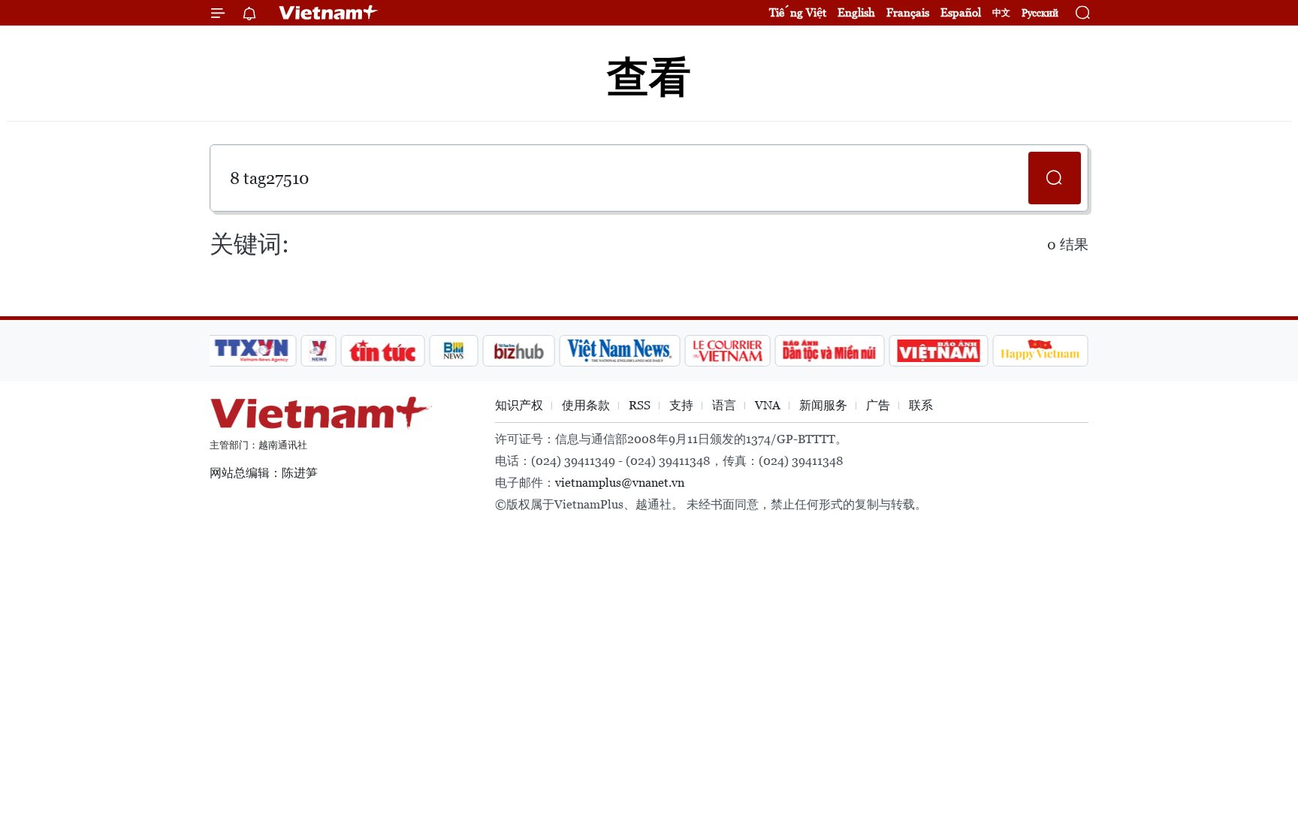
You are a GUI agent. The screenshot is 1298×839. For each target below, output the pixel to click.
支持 (681, 405)
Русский (1040, 13)
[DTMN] (829, 351)
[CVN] (727, 351)
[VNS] (619, 351)
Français (907, 12)
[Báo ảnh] (938, 351)
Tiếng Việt (797, 12)
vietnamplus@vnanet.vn (619, 482)
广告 (878, 405)
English (856, 12)
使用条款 (586, 405)
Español (960, 12)
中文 (1001, 13)
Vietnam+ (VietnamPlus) (329, 13)
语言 (724, 405)
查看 (649, 77)
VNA (767, 405)
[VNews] (319, 351)
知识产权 (519, 405)
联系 (921, 405)
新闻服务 (823, 405)
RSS (640, 405)
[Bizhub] (518, 351)
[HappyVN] (1040, 351)
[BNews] (454, 351)
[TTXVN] (252, 351)
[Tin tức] (383, 351)
